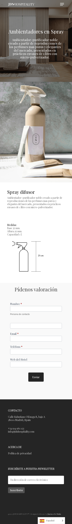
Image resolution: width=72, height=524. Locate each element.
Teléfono (16, 346)
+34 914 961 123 (16, 428)
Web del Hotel (18, 359)
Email (14, 333)
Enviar (36, 377)
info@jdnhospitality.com (21, 431)
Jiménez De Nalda (54, 514)
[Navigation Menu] (62, 4)
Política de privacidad (19, 453)
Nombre (16, 304)
